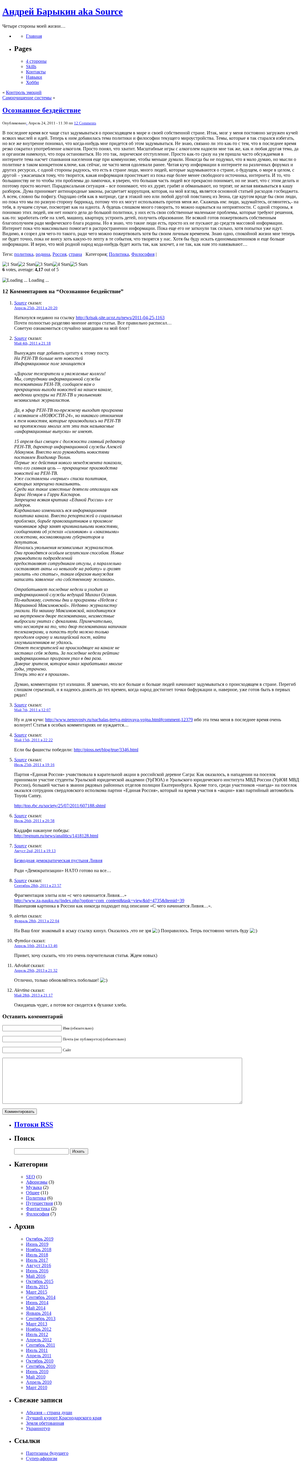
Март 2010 (36, 1387)
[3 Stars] (44, 264)
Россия (59, 254)
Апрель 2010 (39, 1382)
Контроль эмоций (24, 92)
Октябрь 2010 (39, 1360)
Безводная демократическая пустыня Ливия (58, 860)
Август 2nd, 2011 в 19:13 (35, 851)
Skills (31, 66)
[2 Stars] (26, 264)
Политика (119, 254)
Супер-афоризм (41, 1458)
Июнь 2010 (37, 1371)
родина (43, 254)
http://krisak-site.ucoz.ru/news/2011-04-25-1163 (120, 317)
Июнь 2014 (37, 1302)
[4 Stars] (61, 264)
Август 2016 (38, 1265)
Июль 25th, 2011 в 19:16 (34, 764)
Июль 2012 (37, 1334)
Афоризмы (36, 1182)
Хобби (32, 82)
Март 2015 (36, 1291)
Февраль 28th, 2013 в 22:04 (36, 921)
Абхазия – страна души (49, 1412)
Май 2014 (35, 1307)
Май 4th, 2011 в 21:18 (32, 343)
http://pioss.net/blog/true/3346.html (106, 749)
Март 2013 (36, 1323)
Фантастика (38, 1208)
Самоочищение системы (27, 97)
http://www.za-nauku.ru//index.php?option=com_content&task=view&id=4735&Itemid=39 (99, 900)
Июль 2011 (37, 1350)
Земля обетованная (45, 1423)
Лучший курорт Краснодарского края (63, 1417)
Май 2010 (35, 1376)
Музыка (34, 1187)
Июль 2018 (37, 1254)
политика (23, 254)
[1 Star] (10, 264)
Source (20, 302)
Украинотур (38, 1428)
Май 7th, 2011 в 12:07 (32, 710)
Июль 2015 (37, 1286)
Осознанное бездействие (41, 110)
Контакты (36, 71)
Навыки (34, 77)
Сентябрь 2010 (40, 1366)
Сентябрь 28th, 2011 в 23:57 (37, 885)
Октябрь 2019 (39, 1238)
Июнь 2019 (37, 1244)
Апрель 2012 (39, 1339)
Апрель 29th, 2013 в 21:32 (36, 970)
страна (75, 254)
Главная (34, 36)
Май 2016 (35, 1276)
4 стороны (36, 61)
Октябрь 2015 (39, 1281)
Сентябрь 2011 (40, 1345)
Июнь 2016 (37, 1270)
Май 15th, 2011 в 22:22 (33, 740)
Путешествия (39, 1203)
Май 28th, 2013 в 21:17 (33, 995)
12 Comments (85, 123)
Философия (143, 254)
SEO (30, 1176)
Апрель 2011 (38, 1355)
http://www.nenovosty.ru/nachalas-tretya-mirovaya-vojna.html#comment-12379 (119, 719)
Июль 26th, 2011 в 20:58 (34, 820)
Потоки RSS (33, 1124)
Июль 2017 (37, 1260)
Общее (33, 1192)
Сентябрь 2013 (40, 1318)
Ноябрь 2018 (38, 1249)
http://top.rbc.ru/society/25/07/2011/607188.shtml (60, 805)
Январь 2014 (38, 1313)
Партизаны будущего (47, 1453)
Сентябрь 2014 (40, 1297)
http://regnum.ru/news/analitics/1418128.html (56, 835)
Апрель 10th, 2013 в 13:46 (36, 945)
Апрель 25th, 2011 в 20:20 (36, 308)
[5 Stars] (79, 264)
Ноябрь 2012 (38, 1329)
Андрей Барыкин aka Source (62, 11)
